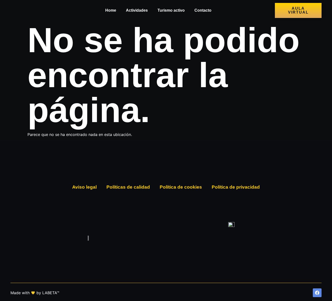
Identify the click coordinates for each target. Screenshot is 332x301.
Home (110, 10)
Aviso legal (84, 187)
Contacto (202, 10)
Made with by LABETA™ (34, 292)
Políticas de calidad (128, 187)
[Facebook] (317, 292)
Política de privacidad (236, 187)
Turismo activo (171, 10)
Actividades (137, 10)
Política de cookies (181, 187)
